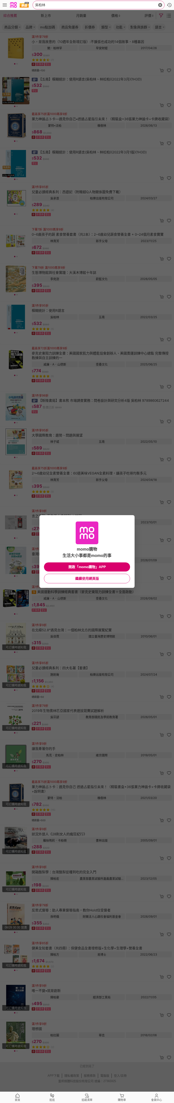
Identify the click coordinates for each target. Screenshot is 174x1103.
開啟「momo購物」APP (87, 567)
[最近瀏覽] (169, 5)
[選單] (5, 5)
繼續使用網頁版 (87, 578)
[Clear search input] (160, 5)
